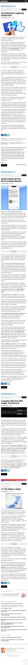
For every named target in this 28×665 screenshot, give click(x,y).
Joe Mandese (5, 491)
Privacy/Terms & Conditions (11, 651)
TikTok (8, 450)
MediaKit (15, 648)
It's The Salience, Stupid (6, 608)
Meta (24, 448)
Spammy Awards (15, 48)
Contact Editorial (21, 648)
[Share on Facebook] (2, 135)
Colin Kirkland (5, 405)
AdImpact (3, 567)
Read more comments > (21, 164)
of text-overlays (17, 445)
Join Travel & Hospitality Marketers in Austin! (11, 637)
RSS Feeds (8, 649)
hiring (7, 343)
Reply (2, 162)
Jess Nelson (4, 17)
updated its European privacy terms (14, 313)
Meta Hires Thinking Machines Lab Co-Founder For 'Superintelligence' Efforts (12, 623)
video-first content (15, 466)
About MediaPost (9, 648)
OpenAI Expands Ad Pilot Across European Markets (12, 603)
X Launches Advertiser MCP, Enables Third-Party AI (12, 606)
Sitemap (12, 649)
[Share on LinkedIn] (5, 135)
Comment (4, 165)
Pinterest (3, 450)
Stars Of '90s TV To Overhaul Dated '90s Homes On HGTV (13, 617)
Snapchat (14, 450)
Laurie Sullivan (5, 183)
